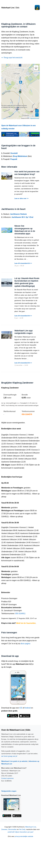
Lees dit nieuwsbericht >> (23, 263)
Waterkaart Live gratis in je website (14, 761)
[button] (36, 109)
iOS (20, 708)
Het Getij (22, 829)
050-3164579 (27, 414)
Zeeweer (4, 829)
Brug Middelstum (20, 156)
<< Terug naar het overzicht (11, 58)
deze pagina (25, 643)
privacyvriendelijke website (24, 836)
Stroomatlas (12, 829)
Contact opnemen (7, 778)
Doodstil (13, 153)
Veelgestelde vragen (8, 791)
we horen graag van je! (9, 756)
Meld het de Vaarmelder (26, 623)
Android (27, 708)
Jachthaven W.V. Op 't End (22, 217)
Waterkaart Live (30, 827)
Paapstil (13, 159)
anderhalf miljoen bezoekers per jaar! (20, 832)
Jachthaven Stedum (18, 214)
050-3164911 (20, 613)
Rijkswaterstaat (34, 118)
